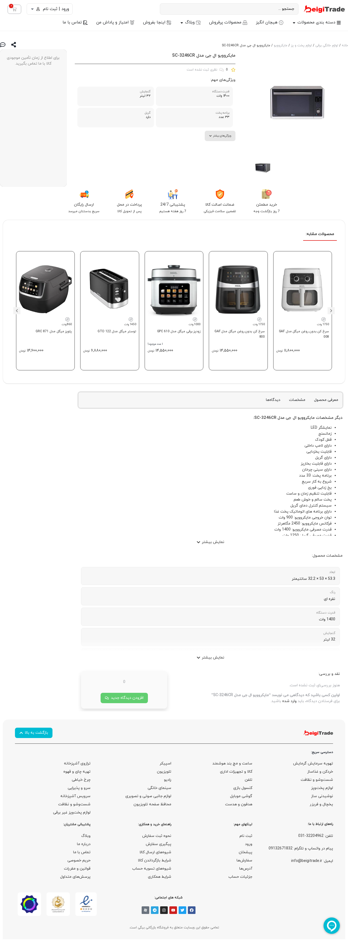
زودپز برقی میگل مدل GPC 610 (179, 331)
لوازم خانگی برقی (326, 45)
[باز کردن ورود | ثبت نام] (32, 9)
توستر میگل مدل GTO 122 (117, 331)
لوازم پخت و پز (301, 45)
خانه (345, 45)
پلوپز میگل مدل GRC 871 (54, 331)
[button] (331, 310)
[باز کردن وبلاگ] (182, 23)
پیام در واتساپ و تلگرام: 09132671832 (301, 848)
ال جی (291, 418)
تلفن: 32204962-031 (315, 836)
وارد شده (289, 701)
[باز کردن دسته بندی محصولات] (294, 23)
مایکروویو (280, 45)
